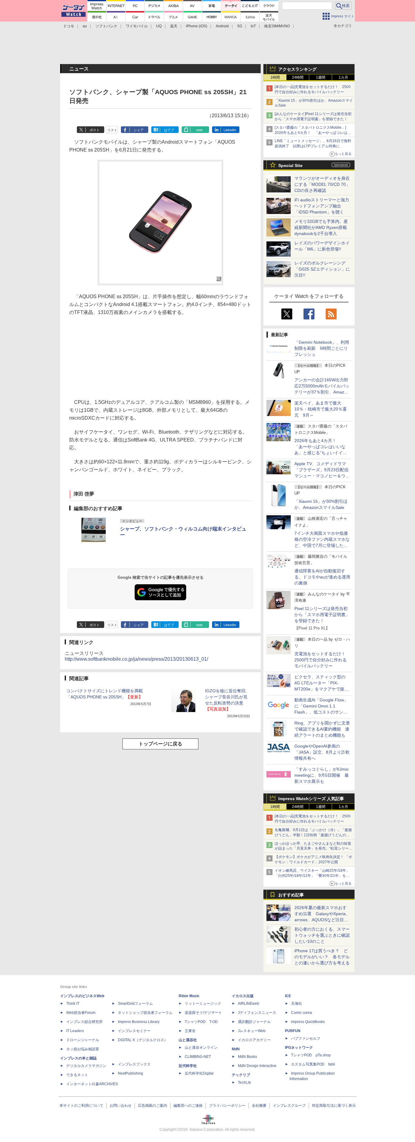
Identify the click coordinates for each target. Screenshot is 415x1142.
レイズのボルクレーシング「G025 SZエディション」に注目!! (322, 269)
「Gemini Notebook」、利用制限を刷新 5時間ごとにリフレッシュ (321, 348)
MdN (236, 1049)
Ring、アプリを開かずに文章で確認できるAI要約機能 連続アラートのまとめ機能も (322, 729)
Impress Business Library (138, 1022)
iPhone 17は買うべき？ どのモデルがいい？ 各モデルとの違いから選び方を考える (322, 956)
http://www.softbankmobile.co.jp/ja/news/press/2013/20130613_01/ (136, 659)
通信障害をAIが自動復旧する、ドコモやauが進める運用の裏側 (322, 576)
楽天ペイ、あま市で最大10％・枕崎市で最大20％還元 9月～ (320, 409)
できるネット (77, 1075)
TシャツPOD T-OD (201, 1022)
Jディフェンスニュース (257, 1013)
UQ (159, 26)
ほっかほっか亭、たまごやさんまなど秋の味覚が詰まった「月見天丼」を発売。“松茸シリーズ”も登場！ (313, 848)
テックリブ (241, 1075)
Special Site (290, 165)
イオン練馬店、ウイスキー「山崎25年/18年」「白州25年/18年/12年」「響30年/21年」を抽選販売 (312, 875)
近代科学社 (188, 1066)
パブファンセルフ (305, 1038)
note (199, 130)
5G (239, 26)
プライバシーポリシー (227, 1105)
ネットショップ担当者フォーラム (145, 1013)
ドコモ (68, 26)
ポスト (95, 130)
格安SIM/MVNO (277, 26)
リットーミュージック (203, 1003)
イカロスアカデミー (254, 1040)
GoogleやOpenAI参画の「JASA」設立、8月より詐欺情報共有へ (322, 752)
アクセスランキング (297, 69)
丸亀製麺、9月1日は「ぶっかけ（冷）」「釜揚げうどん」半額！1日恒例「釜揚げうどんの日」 (313, 835)
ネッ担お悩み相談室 (82, 1049)
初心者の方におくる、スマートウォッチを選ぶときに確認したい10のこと (322, 935)
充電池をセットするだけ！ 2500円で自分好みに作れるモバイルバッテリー (322, 659)
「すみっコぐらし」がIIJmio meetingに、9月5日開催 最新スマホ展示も (321, 775)
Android (222, 26)
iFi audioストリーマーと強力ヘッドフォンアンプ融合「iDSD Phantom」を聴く (321, 205)
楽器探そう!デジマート (203, 1013)
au (85, 26)
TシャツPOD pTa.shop (311, 1055)
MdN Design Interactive (257, 1066)
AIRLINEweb (248, 1003)
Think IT (72, 1003)
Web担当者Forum (80, 1013)
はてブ (169, 130)
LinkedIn (230, 130)
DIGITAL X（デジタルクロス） (143, 1040)
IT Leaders (75, 1031)
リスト (112, 130)
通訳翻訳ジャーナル (254, 1022)
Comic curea (301, 1013)
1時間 (275, 77)
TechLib (244, 1082)
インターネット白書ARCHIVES (92, 1084)
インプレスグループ (289, 1105)
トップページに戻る (160, 743)
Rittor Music (189, 996)
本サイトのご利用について (81, 1105)
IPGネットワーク (299, 1047)
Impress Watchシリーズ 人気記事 (311, 798)
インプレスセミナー (134, 1031)
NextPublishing (130, 1073)
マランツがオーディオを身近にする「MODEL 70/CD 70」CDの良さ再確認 (322, 184)
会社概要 (259, 1105)
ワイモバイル (137, 26)
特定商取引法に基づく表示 (334, 1105)
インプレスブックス (134, 1064)
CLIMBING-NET (198, 1057)
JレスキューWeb (252, 1031)
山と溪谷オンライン (201, 1047)
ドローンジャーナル (82, 1040)
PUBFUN (292, 1031)
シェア (139, 130)
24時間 (298, 77)
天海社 (296, 1003)
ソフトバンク (106, 26)
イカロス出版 (243, 996)
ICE (288, 996)
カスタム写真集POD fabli (313, 1064)
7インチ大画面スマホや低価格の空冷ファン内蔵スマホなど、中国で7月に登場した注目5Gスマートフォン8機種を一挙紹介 (322, 545)
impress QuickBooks (308, 1022)
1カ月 (343, 77)
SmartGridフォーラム (135, 1003)
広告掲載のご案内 (152, 1105)
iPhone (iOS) (196, 26)
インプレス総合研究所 (84, 1022)
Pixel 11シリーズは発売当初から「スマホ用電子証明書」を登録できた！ (322, 614)
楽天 (173, 26)
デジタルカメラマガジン (86, 1066)
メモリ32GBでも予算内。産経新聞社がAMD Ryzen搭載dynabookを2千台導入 (321, 227)
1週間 (320, 77)
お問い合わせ (121, 1105)
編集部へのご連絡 (188, 1105)
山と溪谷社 (188, 1040)
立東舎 (190, 1031)
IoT (253, 26)
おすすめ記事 (291, 894)
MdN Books (247, 1057)
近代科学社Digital (199, 1073)
